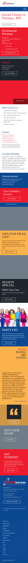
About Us (5, 521)
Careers (5, 538)
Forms (4, 549)
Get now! (10, 439)
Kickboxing (6, 526)
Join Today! (12, 198)
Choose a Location (7, 24)
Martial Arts (6, 523)
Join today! (9, 299)
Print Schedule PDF (11, 204)
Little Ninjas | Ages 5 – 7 (8, 137)
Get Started (6, 535)
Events (4, 545)
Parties (5, 528)
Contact (5, 554)
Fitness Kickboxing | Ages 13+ (10, 142)
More (14, 422)
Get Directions (10, 53)
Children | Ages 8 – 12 (7, 138)
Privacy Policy (6, 540)
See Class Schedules (10, 146)
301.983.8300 (8, 46)
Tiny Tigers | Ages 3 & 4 (8, 135)
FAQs (4, 547)
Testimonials (6, 530)
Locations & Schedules (9, 533)
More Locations (12, 501)
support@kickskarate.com (11, 49)
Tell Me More (10, 73)
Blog (4, 542)
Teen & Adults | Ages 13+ (8, 140)
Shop (4, 552)
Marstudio (12, 560)
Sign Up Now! (9, 251)
